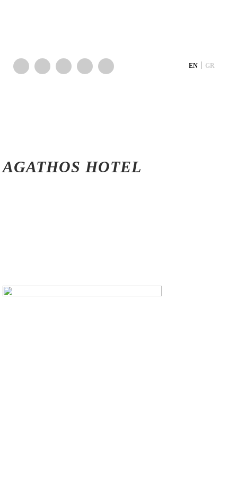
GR (210, 65)
